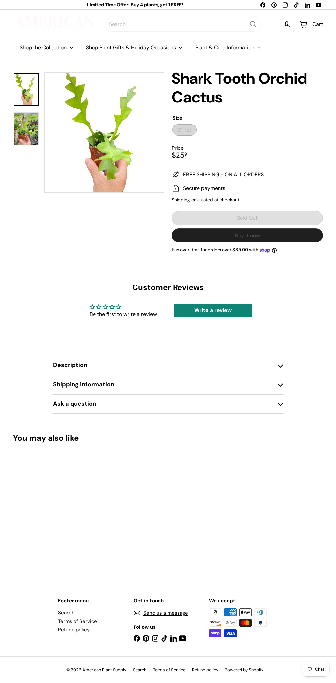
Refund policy (74, 629)
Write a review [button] (213, 310)
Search (66, 612)
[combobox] (183, 24)
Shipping (181, 200)
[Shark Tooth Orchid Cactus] (36, 507)
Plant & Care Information (225, 47)
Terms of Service (77, 621)
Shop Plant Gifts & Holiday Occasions (131, 47)
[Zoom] (104, 132)
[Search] (253, 24)
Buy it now (247, 235)
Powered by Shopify (244, 669)
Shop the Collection (44, 47)
